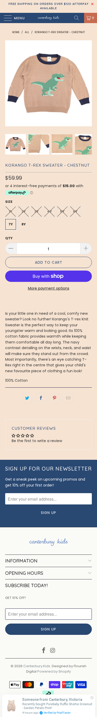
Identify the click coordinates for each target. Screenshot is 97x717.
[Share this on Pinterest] (54, 398)
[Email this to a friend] (68, 398)
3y (36, 211)
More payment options (48, 288)
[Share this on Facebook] (41, 398)
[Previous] (10, 83)
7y (11, 224)
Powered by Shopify (54, 671)
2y (23, 211)
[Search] (78, 18)
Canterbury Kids (36, 666)
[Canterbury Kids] (48, 18)
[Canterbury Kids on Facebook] (44, 651)
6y (75, 211)
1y (10, 211)
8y (23, 224)
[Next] (87, 83)
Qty (9, 238)
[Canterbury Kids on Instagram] (53, 651)
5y (62, 211)
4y (49, 211)
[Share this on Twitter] (27, 398)
